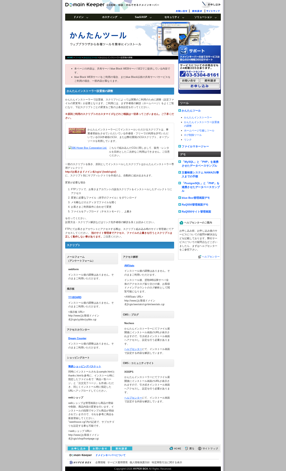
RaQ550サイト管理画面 (196, 211)
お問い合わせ (182, 11)
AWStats (129, 265)
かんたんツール (90, 57)
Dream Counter (77, 338)
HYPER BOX (140, 468)
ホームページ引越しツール (199, 130)
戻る (190, 448)
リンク (188, 139)
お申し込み (211, 4)
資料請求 (197, 11)
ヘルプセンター (133, 349)
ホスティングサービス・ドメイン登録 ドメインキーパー (118, 5)
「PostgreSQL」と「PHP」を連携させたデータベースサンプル (201, 187)
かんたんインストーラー (198, 117)
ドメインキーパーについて (110, 455)
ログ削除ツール (193, 135)
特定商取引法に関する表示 (167, 462)
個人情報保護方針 (140, 462)
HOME (70, 57)
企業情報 (100, 462)
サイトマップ (213, 11)
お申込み (77, 448)
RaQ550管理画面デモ (195, 204)
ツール (78, 57)
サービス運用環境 (117, 462)
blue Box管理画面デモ (196, 197)
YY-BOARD (74, 297)
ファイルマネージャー (195, 146)
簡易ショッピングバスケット (84, 366)
